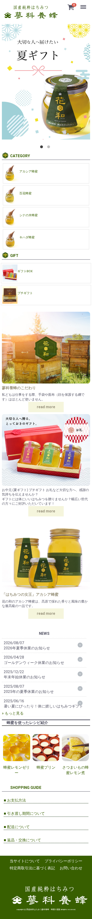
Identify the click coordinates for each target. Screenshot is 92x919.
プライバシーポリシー (63, 861)
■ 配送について (17, 827)
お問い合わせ (71, 868)
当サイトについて (25, 861)
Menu (83, 4)
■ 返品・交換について (22, 840)
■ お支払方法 (15, 800)
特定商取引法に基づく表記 (32, 868)
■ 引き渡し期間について (24, 813)
